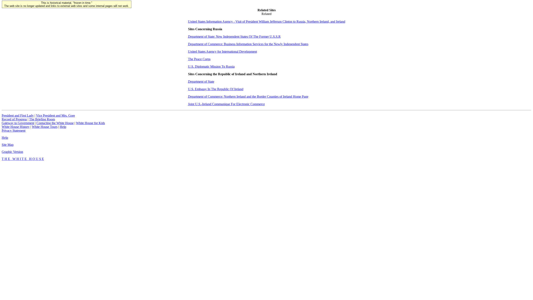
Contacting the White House (55, 123)
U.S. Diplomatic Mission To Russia (211, 66)
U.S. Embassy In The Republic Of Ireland (215, 89)
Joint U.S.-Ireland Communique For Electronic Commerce (226, 104)
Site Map (8, 144)
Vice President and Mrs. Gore (55, 115)
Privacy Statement (13, 130)
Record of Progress (14, 119)
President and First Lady (18, 115)
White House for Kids (90, 123)
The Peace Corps (199, 59)
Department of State (201, 81)
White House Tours (44, 127)
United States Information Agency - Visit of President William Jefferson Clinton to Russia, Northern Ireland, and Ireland (266, 21)
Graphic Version (12, 152)
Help (63, 127)
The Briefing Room (42, 119)
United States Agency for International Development (222, 51)
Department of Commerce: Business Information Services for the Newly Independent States (248, 44)
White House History (16, 127)
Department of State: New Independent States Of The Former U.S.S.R (234, 36)
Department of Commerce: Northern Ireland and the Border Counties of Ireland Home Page (248, 96)
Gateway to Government (18, 123)
